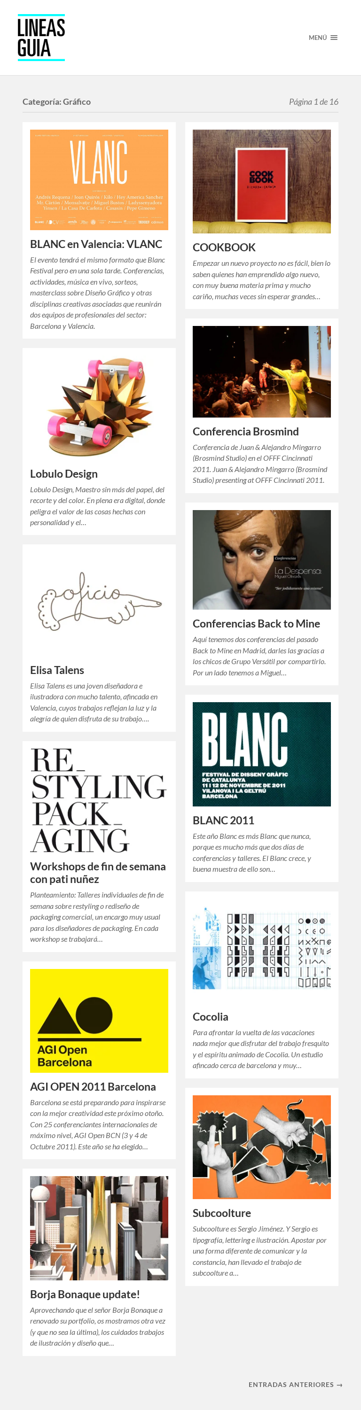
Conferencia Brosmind (246, 431)
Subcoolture (222, 1213)
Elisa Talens (57, 670)
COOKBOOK (224, 247)
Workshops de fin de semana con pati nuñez (98, 872)
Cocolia (210, 1016)
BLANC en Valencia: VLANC (96, 244)
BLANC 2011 (223, 820)
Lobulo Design (64, 473)
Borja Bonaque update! (85, 1294)
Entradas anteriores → (296, 1384)
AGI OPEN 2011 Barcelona (93, 1086)
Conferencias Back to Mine (256, 623)
